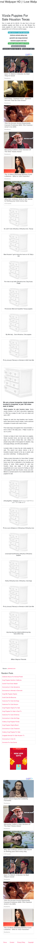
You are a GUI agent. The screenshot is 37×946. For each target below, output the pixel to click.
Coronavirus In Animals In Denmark (12, 690)
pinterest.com (11, 668)
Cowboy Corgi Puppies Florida (10, 721)
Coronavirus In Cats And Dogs (10, 718)
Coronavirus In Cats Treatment (11, 728)
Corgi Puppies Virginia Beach (10, 725)
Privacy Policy (21, 942)
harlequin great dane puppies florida (18, 43)
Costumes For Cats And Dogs (10, 701)
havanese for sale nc (28, 49)
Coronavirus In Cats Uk (8, 739)
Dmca (5, 942)
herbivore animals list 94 (18, 46)
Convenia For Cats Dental (9, 742)
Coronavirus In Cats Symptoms (11, 687)
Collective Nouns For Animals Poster (12, 677)
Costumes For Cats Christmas (10, 715)
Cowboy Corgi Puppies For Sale (11, 732)
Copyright (31, 942)
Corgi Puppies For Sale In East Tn (12, 711)
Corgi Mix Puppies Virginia (9, 694)
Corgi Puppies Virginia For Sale (11, 708)
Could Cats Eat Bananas (9, 697)
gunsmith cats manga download (18, 38)
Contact (12, 942)
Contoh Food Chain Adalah (10, 683)
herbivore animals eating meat (18, 35)
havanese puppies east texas (18, 41)
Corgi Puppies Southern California (11, 680)
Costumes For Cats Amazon (10, 704)
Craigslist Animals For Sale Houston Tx (13, 735)
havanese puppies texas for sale (12, 49)
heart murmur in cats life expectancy (18, 32)
